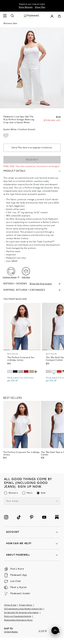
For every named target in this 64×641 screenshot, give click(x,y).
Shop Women (26, 7)
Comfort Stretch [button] (10, 277)
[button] (55, 630)
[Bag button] (59, 16)
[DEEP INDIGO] (15, 371)
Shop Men (40, 7)
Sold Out (32, 160)
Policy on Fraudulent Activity (17, 616)
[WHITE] (20, 371)
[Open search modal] (12, 16)
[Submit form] (56, 502)
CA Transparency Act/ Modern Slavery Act (23, 609)
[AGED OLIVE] (31, 371)
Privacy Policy (25, 605)
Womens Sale (10, 24)
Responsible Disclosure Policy (18, 620)
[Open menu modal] (5, 16)
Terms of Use (10, 605)
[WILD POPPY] (59, 371)
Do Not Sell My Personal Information (21, 613)
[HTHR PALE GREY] (9, 371)
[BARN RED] (26, 371)
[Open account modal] (52, 16)
